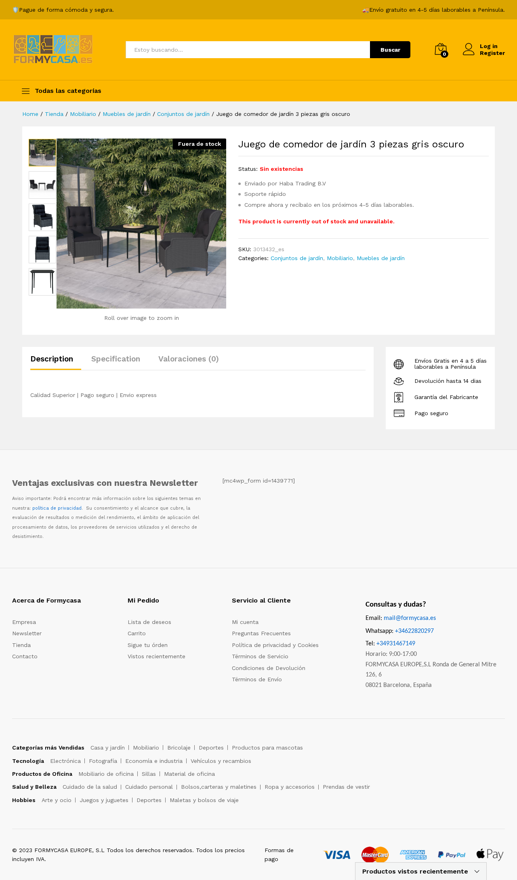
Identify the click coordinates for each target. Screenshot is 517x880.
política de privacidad (57, 508)
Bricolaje (179, 747)
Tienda (21, 645)
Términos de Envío (257, 679)
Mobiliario (340, 258)
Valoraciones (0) (188, 359)
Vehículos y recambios (221, 761)
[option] (42, 153)
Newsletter (27, 633)
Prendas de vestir (346, 786)
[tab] (55, 362)
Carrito (137, 633)
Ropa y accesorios (290, 786)
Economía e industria (154, 761)
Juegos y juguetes (104, 800)
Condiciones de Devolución (268, 668)
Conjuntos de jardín (297, 258)
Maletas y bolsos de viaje (204, 800)
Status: (248, 169)
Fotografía (103, 761)
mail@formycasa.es (410, 618)
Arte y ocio (56, 800)
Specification (115, 359)
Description (51, 359)
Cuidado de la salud (90, 786)
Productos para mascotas (267, 747)
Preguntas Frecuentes (261, 633)
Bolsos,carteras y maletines (218, 786)
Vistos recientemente (156, 656)
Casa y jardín (107, 747)
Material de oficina (189, 774)
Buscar (390, 49)
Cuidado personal (149, 786)
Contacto (25, 656)
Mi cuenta (245, 622)
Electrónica (65, 761)
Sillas (149, 774)
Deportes (211, 747)
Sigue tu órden (148, 645)
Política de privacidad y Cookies (275, 645)
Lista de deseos (149, 622)
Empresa (24, 622)
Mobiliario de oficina (106, 774)
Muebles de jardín (381, 258)
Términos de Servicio (260, 656)
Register (492, 53)
